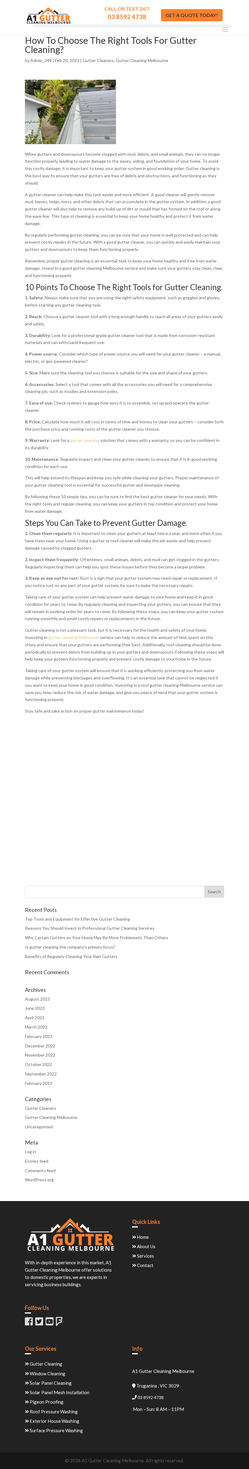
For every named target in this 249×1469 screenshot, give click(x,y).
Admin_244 (41, 60)
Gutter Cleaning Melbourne (142, 60)
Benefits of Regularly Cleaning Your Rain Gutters (71, 956)
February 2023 (38, 1036)
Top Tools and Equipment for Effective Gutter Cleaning (77, 919)
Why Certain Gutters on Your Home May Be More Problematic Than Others (96, 937)
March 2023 (36, 1027)
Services (145, 1256)
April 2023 (34, 1017)
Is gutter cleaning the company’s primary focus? (70, 947)
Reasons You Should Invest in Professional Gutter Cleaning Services (90, 928)
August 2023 (37, 999)
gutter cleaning (84, 440)
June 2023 (35, 1008)
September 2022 (41, 1073)
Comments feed (40, 1170)
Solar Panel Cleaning (50, 1383)
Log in (30, 1151)
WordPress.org (39, 1179)
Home (142, 1237)
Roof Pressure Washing (53, 1411)
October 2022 (38, 1064)
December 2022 (40, 1045)
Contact (144, 1265)
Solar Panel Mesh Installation (59, 1392)
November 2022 (40, 1054)
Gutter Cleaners (98, 60)
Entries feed (36, 1161)
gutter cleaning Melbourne (73, 637)
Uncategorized (39, 1126)
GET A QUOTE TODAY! (191, 15)
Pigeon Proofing (46, 1402)
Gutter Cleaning (45, 1364)
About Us (145, 1246)
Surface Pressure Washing (56, 1430)
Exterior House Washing (54, 1421)
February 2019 (38, 1083)
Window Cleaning (47, 1373)
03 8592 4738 (126, 16)
